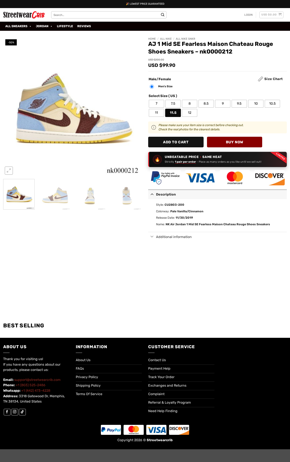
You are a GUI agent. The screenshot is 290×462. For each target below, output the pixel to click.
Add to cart (176, 142)
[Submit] (162, 14)
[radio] (162, 86)
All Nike (166, 38)
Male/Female (160, 79)
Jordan (42, 26)
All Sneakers (16, 26)
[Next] (134, 106)
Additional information (174, 237)
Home (152, 38)
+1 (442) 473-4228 (35, 391)
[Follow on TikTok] (22, 412)
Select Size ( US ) (163, 96)
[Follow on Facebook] (7, 412)
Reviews (84, 26)
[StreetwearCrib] (24, 15)
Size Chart (273, 79)
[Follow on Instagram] (14, 412)
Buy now (234, 142)
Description (166, 194)
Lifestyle (65, 26)
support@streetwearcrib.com (37, 380)
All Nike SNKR (185, 38)
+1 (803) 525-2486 (30, 385)
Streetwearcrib (160, 440)
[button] (248, 15)
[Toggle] (152, 194)
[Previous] (11, 106)
